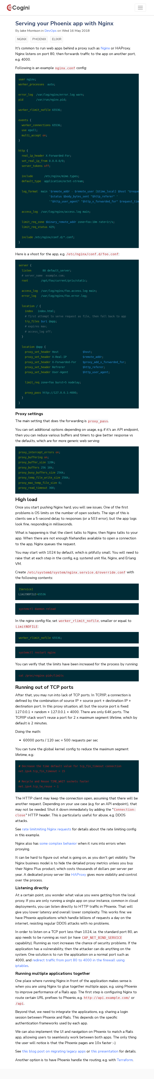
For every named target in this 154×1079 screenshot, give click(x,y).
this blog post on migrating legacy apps (54, 1051)
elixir (56, 39)
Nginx (105, 48)
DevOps (51, 30)
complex (55, 843)
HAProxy (78, 874)
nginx (21, 39)
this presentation (104, 1051)
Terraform (125, 1060)
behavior (70, 843)
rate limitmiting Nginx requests (46, 829)
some (44, 843)
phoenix (39, 39)
